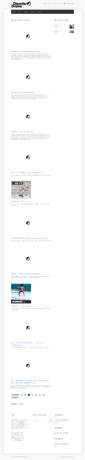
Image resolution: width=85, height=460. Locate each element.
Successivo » (15, 397)
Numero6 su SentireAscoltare (25, 51)
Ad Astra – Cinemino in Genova (55, 3)
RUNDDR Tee (57, 31)
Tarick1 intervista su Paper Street (29, 238)
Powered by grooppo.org (68, 456)
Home (14, 11)
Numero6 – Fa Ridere (21, 306)
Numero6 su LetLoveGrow (23, 92)
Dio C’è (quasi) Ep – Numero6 (26, 172)
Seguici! (56, 446)
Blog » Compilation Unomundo (25, 274)
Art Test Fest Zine (60, 25)
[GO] (50, 420)
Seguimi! (56, 422)
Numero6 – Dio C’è (20, 201)
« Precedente (15, 394)
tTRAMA (44, 3)
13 (43, 394)
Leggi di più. (19, 428)
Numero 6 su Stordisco (22, 132)
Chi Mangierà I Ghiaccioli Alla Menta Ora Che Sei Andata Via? (30, 381)
